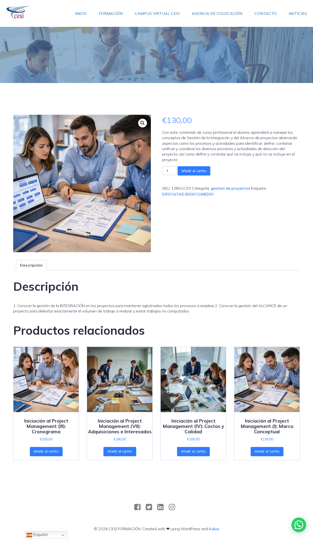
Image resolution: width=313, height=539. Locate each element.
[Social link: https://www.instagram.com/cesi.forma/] (173, 507)
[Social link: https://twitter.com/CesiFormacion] (150, 507)
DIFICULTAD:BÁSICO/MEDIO (188, 194)
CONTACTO (266, 13)
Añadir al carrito (193, 170)
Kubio (214, 528)
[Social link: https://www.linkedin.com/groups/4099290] (162, 507)
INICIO (81, 13)
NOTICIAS (298, 13)
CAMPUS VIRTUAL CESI (157, 13)
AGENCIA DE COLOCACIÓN (217, 13)
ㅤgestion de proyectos (230, 188)
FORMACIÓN (111, 13)
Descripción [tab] (31, 265)
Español (40, 535)
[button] (142, 123)
